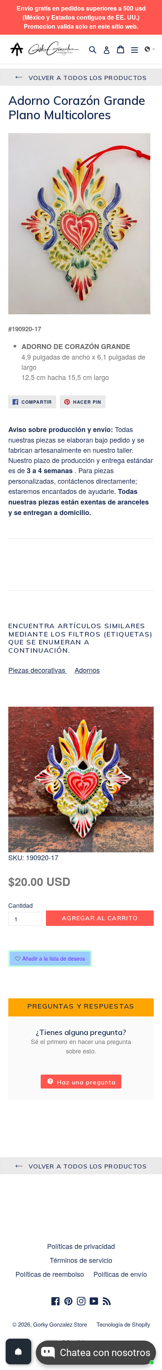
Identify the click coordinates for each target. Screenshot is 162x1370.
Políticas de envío (120, 1274)
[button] (149, 49)
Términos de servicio (81, 1260)
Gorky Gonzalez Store (60, 1324)
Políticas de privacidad (81, 1246)
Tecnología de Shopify (123, 1324)
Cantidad (20, 905)
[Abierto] (18, 1351)
